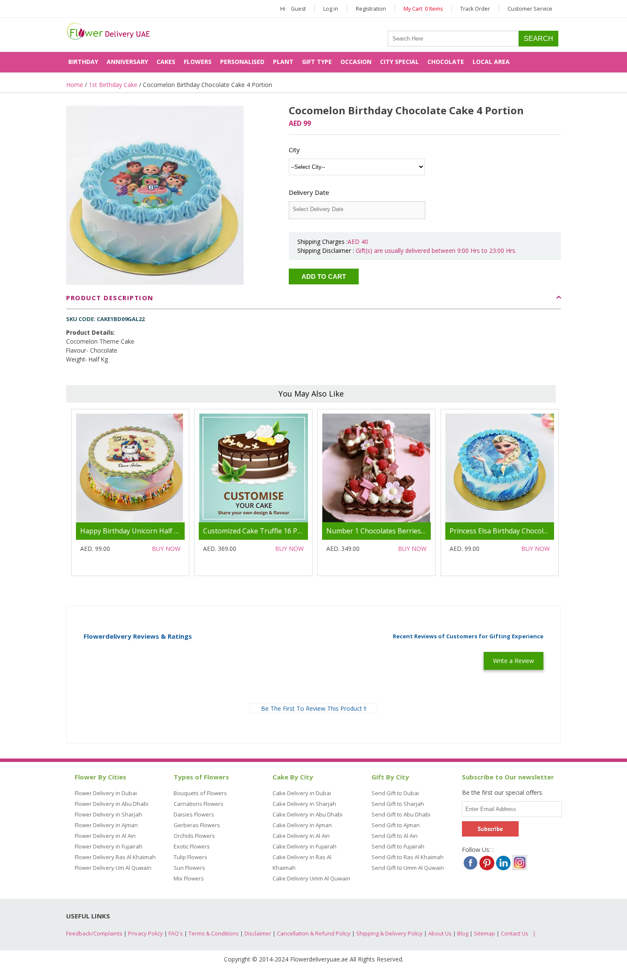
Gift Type (317, 62)
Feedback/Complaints (94, 933)
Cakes (166, 62)
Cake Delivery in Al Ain (301, 836)
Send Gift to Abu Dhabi (401, 814)
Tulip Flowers (190, 857)
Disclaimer (257, 933)
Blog (462, 933)
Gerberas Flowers (197, 825)
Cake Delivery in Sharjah (304, 804)
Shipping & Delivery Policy (389, 933)
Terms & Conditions (214, 933)
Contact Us (514, 933)
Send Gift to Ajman (396, 825)
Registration (371, 8)
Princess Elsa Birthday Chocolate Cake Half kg (523, 531)
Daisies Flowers (194, 814)
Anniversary (127, 62)
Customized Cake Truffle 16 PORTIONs (265, 531)
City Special (399, 62)
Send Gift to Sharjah (398, 804)
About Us (440, 933)
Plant (283, 62)
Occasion (356, 62)
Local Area (491, 62)
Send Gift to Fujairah (398, 846)
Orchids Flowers (194, 836)
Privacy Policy (145, 933)
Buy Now (166, 548)
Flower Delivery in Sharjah (108, 814)
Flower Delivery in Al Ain (105, 836)
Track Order (475, 8)
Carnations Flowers (199, 804)
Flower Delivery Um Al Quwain (113, 868)
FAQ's (175, 933)
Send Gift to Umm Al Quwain (408, 868)
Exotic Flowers (192, 846)
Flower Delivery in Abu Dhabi (111, 804)
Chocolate (445, 62)
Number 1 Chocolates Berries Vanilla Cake (394, 531)
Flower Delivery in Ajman (106, 825)
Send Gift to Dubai (395, 793)
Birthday (83, 62)
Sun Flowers (189, 868)
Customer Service (530, 8)
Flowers (198, 62)
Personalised (242, 62)
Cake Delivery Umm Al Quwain (311, 878)
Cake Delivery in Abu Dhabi (308, 814)
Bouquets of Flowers (200, 793)
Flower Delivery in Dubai (106, 793)
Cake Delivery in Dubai (302, 793)
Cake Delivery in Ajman (302, 825)
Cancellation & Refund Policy (314, 933)
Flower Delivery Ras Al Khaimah (115, 857)
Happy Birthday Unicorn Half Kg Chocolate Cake (157, 531)
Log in (330, 8)
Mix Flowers (189, 878)
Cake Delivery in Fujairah (305, 846)
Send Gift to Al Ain (395, 836)
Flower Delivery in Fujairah (108, 846)
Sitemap (484, 933)
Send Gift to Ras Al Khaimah (408, 857)
